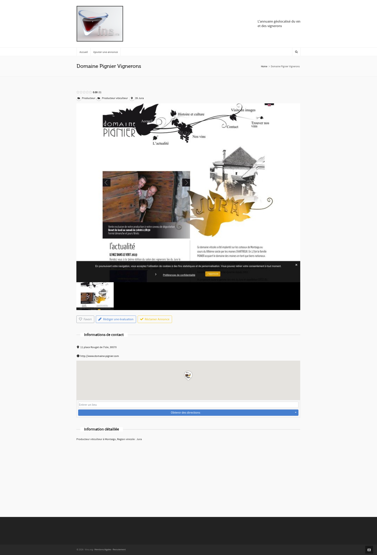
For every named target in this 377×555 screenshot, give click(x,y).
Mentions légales (102, 549)
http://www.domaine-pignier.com (99, 356)
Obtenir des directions (185, 413)
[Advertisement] (188, 473)
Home (264, 66)
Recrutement (119, 549)
